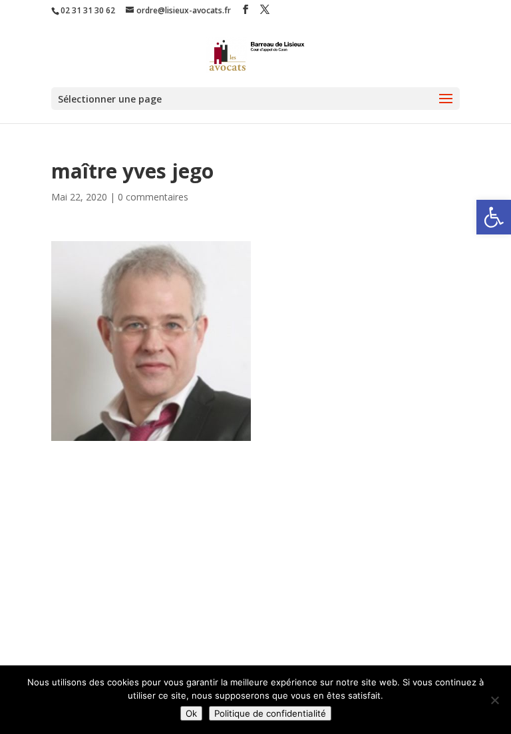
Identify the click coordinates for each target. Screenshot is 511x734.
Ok (191, 713)
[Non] (494, 700)
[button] (493, 217)
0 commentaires (153, 196)
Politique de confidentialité (270, 713)
